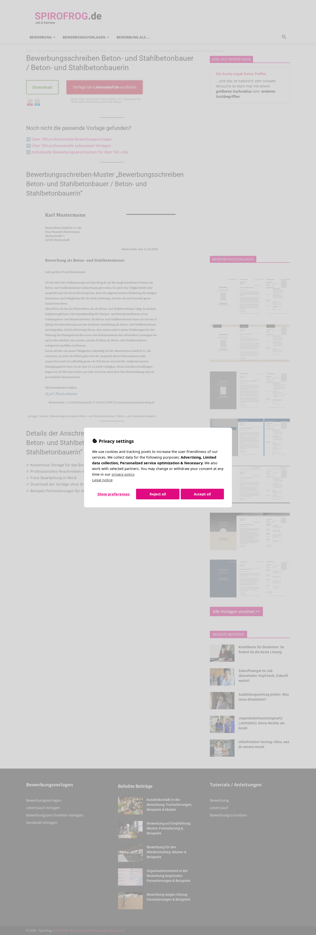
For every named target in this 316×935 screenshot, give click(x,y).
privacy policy (123, 474)
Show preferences (114, 494)
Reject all (158, 494)
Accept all (202, 494)
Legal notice (102, 480)
